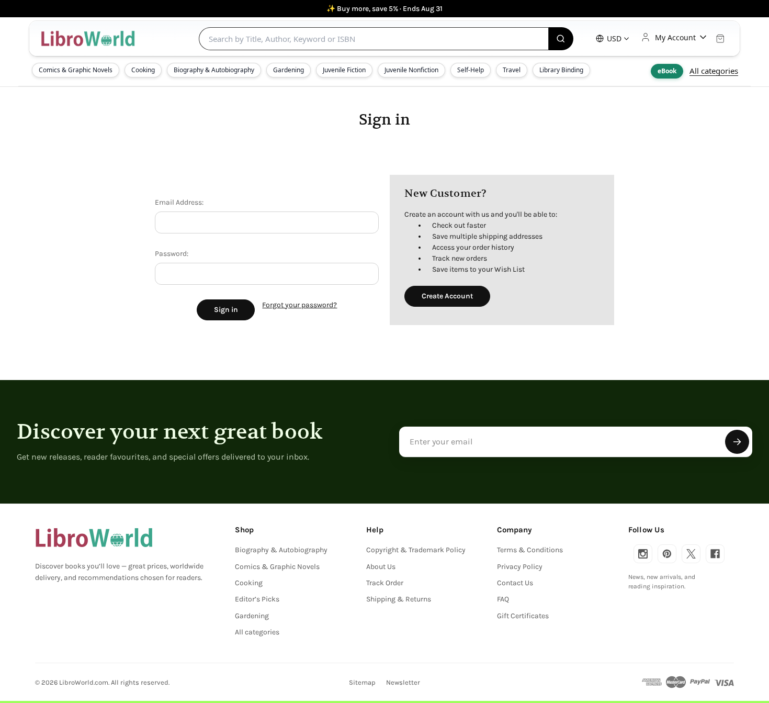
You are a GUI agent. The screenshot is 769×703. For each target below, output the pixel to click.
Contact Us (515, 582)
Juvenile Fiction (344, 69)
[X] (691, 553)
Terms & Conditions (530, 549)
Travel (512, 69)
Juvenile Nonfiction (411, 69)
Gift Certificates (523, 615)
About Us (380, 566)
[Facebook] (715, 553)
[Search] (561, 38)
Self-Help (470, 69)
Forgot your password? (299, 304)
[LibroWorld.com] (94, 538)
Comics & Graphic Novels (75, 69)
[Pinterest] (667, 553)
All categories (713, 70)
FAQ (503, 599)
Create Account (447, 296)
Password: (171, 253)
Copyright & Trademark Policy (416, 549)
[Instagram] (643, 553)
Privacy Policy (519, 566)
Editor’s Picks (257, 599)
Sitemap (362, 682)
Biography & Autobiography (214, 69)
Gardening (288, 69)
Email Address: (179, 202)
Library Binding (561, 69)
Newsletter (403, 682)
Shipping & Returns (398, 599)
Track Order (384, 582)
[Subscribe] (737, 442)
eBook (667, 70)
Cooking (143, 69)
